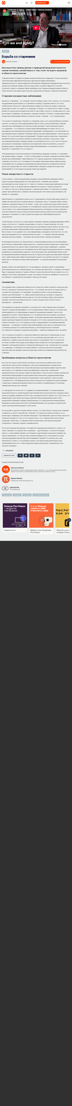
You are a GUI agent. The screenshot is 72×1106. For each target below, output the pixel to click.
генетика (17, 495)
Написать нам (9, 455)
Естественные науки (41, 495)
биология (14, 487)
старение (27, 495)
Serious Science (11, 61)
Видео (5, 51)
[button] (69, 520)
